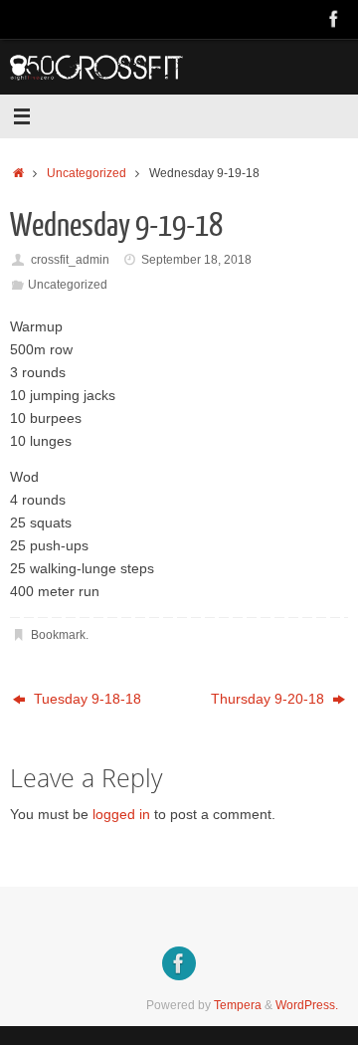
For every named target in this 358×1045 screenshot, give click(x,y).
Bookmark (58, 635)
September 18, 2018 (196, 260)
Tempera (238, 1005)
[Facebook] (334, 19)
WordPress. (306, 1005)
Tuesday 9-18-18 (85, 699)
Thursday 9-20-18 (269, 699)
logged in (121, 814)
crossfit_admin (70, 260)
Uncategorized (86, 173)
